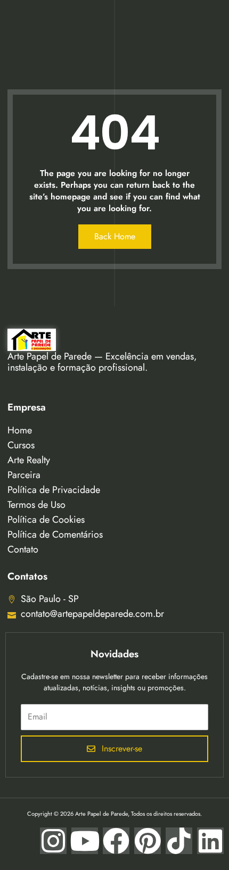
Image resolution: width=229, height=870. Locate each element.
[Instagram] (53, 840)
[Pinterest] (147, 840)
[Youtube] (84, 840)
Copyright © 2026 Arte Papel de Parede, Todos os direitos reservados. (114, 813)
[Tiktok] (179, 840)
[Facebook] (116, 840)
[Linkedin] (210, 840)
